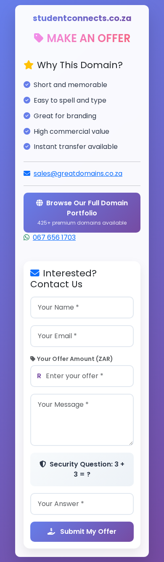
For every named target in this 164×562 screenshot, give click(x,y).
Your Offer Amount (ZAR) (75, 359)
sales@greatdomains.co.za (78, 173)
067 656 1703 (54, 237)
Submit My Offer (87, 531)
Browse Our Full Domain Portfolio (82, 212)
